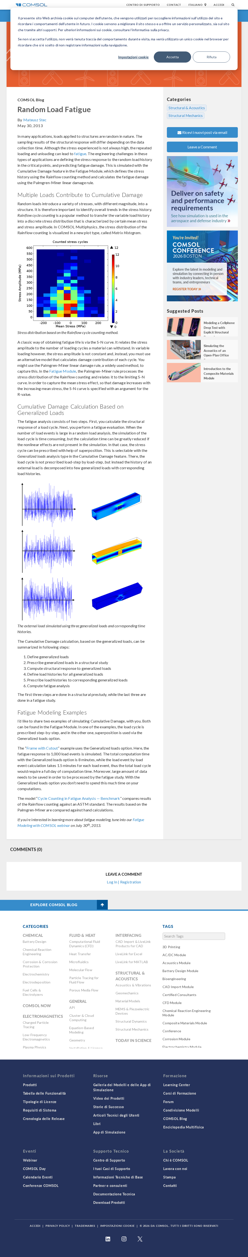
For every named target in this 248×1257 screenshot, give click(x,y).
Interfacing (128, 935)
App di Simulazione (109, 1132)
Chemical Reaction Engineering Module (186, 1013)
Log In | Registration (124, 882)
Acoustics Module (176, 963)
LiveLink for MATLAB (132, 962)
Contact (174, 5)
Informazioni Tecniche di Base (118, 1177)
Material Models (128, 1001)
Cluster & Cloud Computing (81, 1017)
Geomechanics (127, 993)
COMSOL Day (34, 1168)
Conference (172, 1031)
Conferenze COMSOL (41, 1185)
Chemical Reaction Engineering (37, 951)
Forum (168, 1101)
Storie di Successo (108, 1106)
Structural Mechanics (186, 115)
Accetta (172, 57)
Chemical (33, 935)
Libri (97, 1123)
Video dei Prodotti (108, 1098)
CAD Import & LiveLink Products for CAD (133, 943)
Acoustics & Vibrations (133, 985)
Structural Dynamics (131, 1021)
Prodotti (30, 1084)
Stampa (169, 1177)
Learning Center (176, 1084)
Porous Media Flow (84, 990)
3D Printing (171, 947)
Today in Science (133, 1040)
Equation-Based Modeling (81, 1030)
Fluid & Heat (82, 935)
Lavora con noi (175, 1168)
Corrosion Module (176, 1039)
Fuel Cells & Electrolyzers (33, 992)
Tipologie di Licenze (40, 1101)
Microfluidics (79, 962)
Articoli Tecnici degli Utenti (116, 1115)
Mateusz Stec (34, 119)
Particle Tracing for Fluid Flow (84, 980)
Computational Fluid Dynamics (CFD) (84, 943)
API (72, 1007)
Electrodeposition (37, 982)
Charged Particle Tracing (36, 1024)
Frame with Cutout (42, 748)
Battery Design (34, 941)
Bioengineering (174, 979)
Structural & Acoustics (187, 108)
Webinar (30, 1160)
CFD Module (172, 1003)
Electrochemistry (36, 974)
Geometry (77, 1040)
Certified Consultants (179, 995)
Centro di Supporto (143, 5)
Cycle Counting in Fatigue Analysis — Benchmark (79, 798)
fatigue (80, 153)
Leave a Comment (202, 146)
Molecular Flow (80, 970)
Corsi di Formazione (179, 1093)
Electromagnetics (43, 1016)
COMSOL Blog (30, 99)
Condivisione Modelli (181, 1110)
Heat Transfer (80, 954)
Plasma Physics (34, 1047)
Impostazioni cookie (133, 57)
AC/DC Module (174, 955)
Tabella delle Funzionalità (44, 1093)
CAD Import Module (178, 987)
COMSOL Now (37, 1005)
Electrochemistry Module (182, 1047)
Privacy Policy (58, 1226)
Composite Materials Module (185, 1023)
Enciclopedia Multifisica (183, 1127)
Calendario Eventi (38, 1177)
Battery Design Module (180, 971)
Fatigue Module (62, 371)
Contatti (170, 1185)
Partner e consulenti (110, 1185)
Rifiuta (212, 57)
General (78, 1001)
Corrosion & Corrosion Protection (40, 964)
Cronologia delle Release (44, 1118)
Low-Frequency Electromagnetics (36, 1037)
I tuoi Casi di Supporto (111, 1168)
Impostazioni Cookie (117, 1226)
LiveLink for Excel (129, 954)
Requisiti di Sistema (39, 1110)
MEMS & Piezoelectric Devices (132, 1011)
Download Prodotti (109, 1202)
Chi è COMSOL (175, 1160)
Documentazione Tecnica (114, 1194)
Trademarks (85, 1226)
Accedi (219, 5)
